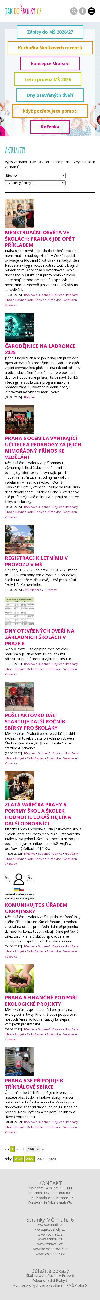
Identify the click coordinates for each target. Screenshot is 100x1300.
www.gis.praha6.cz (50, 1253)
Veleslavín (70, 300)
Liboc (8, 300)
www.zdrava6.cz (50, 1244)
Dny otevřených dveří (50, 95)
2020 (52, 1159)
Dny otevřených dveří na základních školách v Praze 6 (39, 637)
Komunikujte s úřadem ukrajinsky (36, 908)
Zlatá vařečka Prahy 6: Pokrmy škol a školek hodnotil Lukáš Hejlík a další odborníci (38, 814)
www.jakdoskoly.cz (50, 1229)
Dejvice (57, 294)
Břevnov (29, 294)
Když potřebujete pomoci (50, 111)
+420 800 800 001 (57, 1193)
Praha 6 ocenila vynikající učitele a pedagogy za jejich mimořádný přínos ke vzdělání (43, 447)
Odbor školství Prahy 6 (50, 1280)
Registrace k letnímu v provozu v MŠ (36, 561)
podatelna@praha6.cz (56, 1197)
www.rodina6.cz (50, 1234)
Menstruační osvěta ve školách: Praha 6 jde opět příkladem (40, 238)
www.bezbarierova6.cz (50, 1248)
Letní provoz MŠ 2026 (48, 79)
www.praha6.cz (50, 1224)
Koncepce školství (50, 63)
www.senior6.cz (50, 1239)
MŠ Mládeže (33, 590)
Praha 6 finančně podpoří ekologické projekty (41, 1000)
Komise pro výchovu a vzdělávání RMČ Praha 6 (50, 1285)
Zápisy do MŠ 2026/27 (50, 32)
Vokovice (11, 305)
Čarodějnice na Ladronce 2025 (40, 349)
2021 (41, 1159)
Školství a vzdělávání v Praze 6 (50, 1275)
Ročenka (50, 127)
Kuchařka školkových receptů (50, 48)
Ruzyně (20, 300)
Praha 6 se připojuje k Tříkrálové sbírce (34, 1083)
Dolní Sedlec (35, 300)
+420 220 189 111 (58, 1188)
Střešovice (54, 300)
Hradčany (71, 294)
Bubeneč (44, 294)
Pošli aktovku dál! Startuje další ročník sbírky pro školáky (35, 721)
